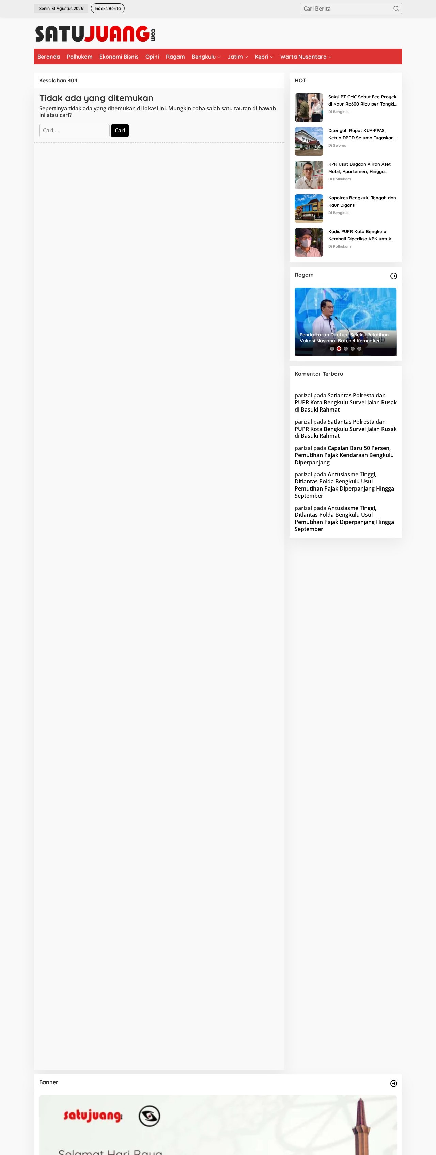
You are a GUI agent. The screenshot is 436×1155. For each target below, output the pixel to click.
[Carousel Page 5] (359, 349)
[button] (396, 8)
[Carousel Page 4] (353, 349)
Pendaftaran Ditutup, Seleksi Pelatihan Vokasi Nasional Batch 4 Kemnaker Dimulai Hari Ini (344, 338)
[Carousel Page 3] (346, 349)
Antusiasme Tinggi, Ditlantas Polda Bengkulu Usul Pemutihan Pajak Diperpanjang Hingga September (344, 484)
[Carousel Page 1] (332, 349)
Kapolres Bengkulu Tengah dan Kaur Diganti (362, 201)
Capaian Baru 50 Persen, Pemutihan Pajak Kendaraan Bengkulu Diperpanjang (344, 455)
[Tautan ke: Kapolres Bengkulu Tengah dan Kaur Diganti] (309, 208)
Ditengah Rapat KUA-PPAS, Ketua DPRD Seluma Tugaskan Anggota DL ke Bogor (361, 134)
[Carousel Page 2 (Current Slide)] (339, 348)
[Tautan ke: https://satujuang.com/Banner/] (394, 1083)
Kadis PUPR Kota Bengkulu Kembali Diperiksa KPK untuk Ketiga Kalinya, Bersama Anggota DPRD (359, 235)
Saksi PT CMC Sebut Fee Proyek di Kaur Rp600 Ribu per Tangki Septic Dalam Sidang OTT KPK (362, 101)
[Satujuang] (95, 33)
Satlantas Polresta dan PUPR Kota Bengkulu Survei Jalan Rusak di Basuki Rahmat (346, 402)
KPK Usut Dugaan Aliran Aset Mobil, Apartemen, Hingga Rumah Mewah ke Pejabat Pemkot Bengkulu (359, 168)
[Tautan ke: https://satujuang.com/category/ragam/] (394, 276)
